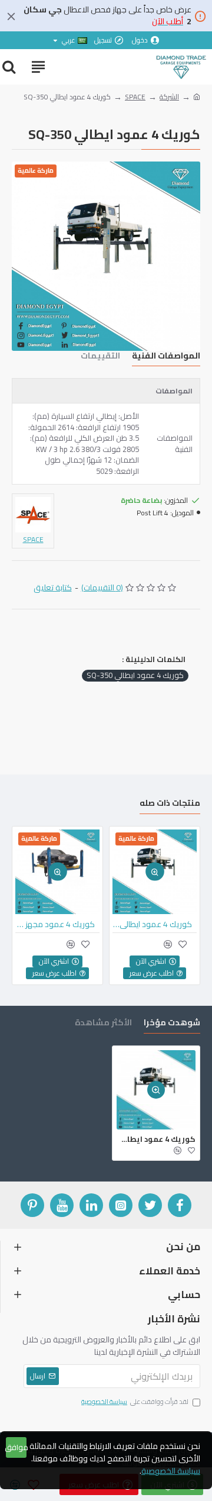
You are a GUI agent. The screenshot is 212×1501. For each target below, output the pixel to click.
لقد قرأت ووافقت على (134, 1402)
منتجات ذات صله (170, 804)
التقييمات (100, 357)
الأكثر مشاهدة (103, 1024)
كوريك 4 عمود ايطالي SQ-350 (135, 676)
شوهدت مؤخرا (172, 1024)
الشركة (169, 97)
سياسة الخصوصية (170, 1471)
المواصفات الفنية (166, 357)
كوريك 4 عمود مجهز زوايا (55, 924)
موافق (16, 1447)
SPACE (135, 97)
